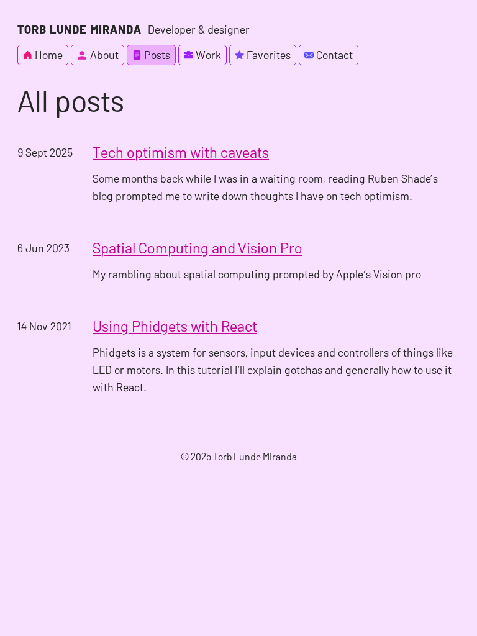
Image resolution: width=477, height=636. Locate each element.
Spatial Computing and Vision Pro (197, 247)
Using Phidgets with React (175, 326)
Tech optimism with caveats (181, 152)
